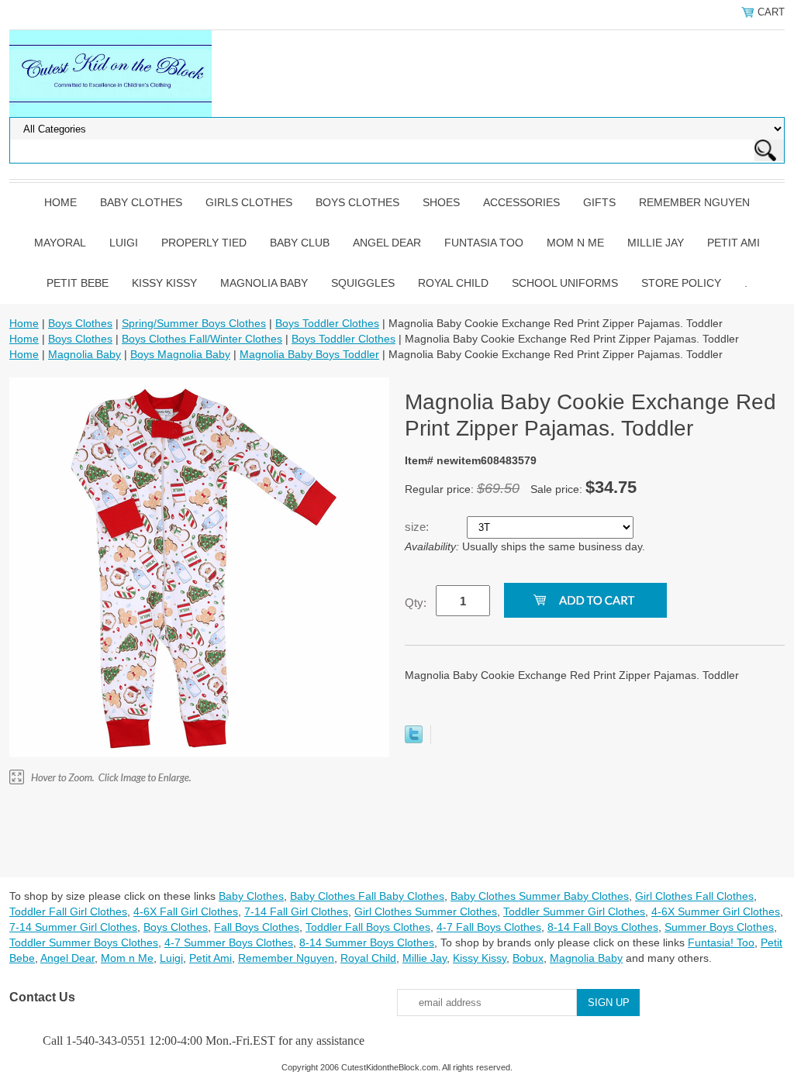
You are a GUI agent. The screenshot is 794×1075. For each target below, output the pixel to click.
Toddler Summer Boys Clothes (83, 942)
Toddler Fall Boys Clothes (368, 927)
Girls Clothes (248, 202)
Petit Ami (733, 242)
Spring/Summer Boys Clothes (194, 323)
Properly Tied (204, 242)
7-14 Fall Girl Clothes (296, 911)
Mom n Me (575, 242)
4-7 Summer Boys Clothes (228, 942)
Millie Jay (655, 242)
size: (418, 526)
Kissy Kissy (164, 283)
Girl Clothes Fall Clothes (694, 896)
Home (60, 202)
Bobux (528, 958)
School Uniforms (565, 283)
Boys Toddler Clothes (327, 323)
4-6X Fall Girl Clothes (185, 911)
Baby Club (300, 242)
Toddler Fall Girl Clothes (68, 911)
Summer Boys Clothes (719, 927)
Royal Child (453, 283)
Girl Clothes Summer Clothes (425, 911)
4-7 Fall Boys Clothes (489, 927)
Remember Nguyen (694, 202)
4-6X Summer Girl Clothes (715, 911)
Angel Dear (387, 242)
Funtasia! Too (721, 942)
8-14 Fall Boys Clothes (602, 927)
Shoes (441, 202)
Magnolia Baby (264, 283)
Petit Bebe (78, 283)
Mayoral (60, 242)
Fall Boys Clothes (256, 927)
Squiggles (363, 283)
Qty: (415, 602)
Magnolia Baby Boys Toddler (309, 354)
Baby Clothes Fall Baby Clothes (367, 896)
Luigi (123, 242)
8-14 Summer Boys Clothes (366, 942)
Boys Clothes (357, 202)
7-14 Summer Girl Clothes (73, 927)
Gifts (599, 202)
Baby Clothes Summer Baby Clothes (540, 896)
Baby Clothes (141, 202)
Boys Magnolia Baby (180, 354)
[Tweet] (414, 739)
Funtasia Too (483, 242)
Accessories (521, 202)
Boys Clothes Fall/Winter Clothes (202, 338)
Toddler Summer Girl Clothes (574, 911)
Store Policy (681, 283)
